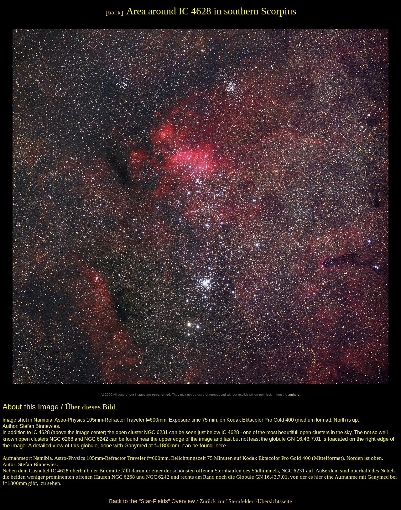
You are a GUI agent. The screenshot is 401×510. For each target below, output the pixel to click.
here (221, 445)
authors (293, 394)
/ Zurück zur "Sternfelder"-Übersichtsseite (200, 501)
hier (318, 477)
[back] (114, 13)
